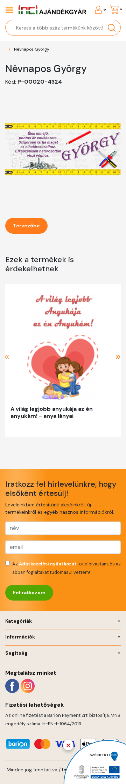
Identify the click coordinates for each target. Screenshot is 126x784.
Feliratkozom (29, 592)
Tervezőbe (26, 225)
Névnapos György (31, 49)
